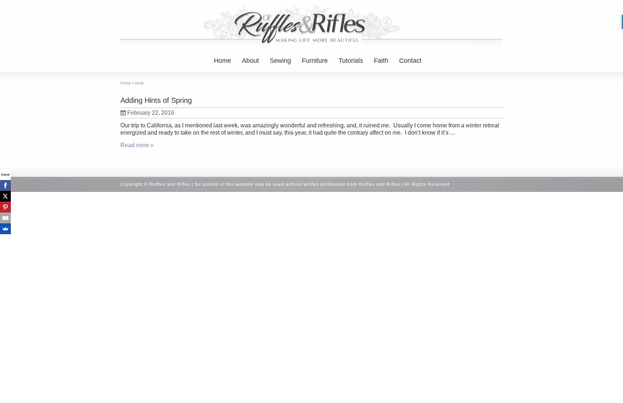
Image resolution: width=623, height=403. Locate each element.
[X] (5, 196)
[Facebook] (5, 185)
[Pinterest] (5, 207)
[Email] (5, 218)
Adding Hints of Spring (156, 100)
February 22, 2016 (150, 113)
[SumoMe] (5, 228)
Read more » (137, 145)
